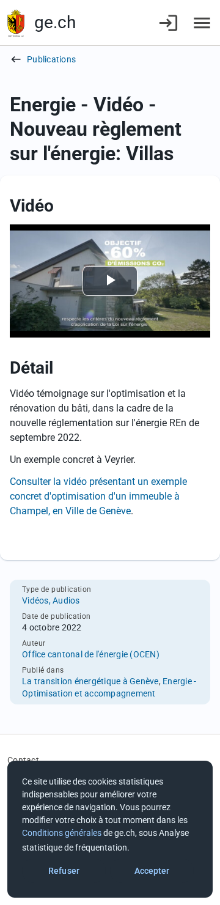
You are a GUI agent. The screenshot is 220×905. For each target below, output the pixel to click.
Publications (51, 59)
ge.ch (55, 22)
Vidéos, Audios (51, 600)
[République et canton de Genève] (15, 23)
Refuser (63, 871)
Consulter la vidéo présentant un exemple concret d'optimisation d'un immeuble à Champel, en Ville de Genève (98, 496)
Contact (23, 760)
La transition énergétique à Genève (90, 681)
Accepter (152, 871)
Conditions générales (61, 833)
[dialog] (110, 829)
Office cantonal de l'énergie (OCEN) (91, 654)
